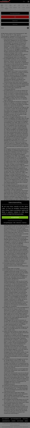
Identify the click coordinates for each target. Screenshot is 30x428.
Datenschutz (18, 222)
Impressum (24, 222)
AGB (14, 222)
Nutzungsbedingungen (8, 222)
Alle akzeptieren (15, 217)
